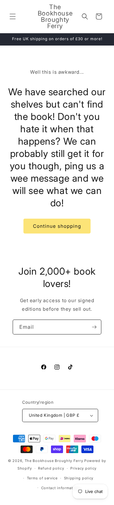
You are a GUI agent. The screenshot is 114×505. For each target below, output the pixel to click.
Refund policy (51, 468)
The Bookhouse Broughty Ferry (54, 460)
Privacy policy (83, 468)
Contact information (60, 488)
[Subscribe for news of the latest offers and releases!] (94, 327)
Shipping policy (79, 478)
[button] (13, 16)
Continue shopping (57, 226)
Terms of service (42, 478)
